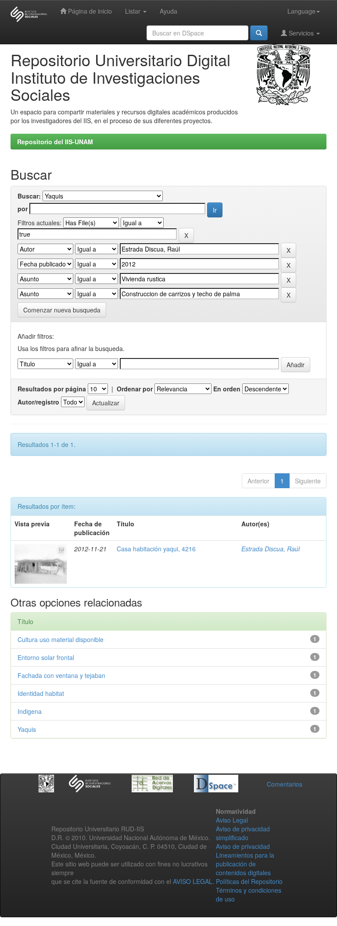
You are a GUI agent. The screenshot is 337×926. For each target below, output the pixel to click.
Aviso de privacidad (243, 846)
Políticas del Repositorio (249, 881)
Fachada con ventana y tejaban (61, 675)
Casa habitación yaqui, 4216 (156, 548)
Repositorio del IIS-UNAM (55, 141)
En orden (226, 388)
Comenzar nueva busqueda (61, 309)
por (23, 208)
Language (301, 11)
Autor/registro (38, 401)
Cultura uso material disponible (61, 639)
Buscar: (29, 196)
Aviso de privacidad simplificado (243, 833)
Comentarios (284, 784)
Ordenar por (135, 388)
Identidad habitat (41, 693)
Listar (133, 11)
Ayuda (168, 11)
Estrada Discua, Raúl (270, 548)
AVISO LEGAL (192, 881)
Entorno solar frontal (46, 657)
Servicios (301, 32)
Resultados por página (52, 388)
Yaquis (27, 729)
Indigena (30, 711)
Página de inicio (89, 11)
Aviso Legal (232, 820)
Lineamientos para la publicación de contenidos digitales (245, 864)
